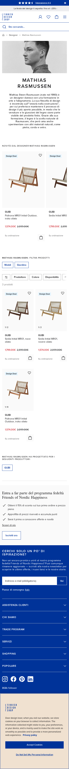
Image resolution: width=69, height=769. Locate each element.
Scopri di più (9, 525)
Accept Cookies (34, 744)
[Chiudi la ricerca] (66, 27)
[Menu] (64, 16)
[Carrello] (56, 16)
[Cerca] (4, 27)
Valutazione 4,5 (43, 3)
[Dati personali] (40, 16)
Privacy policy (30, 735)
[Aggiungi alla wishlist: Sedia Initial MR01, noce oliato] (29, 293)
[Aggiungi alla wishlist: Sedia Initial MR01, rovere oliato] (63, 293)
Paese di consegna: (13, 589)
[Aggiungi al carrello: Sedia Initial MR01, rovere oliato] (63, 357)
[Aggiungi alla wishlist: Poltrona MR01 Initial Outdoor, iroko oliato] (40, 155)
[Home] (3, 35)
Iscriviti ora (11, 535)
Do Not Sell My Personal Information (34, 754)
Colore (35, 277)
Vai (62, 580)
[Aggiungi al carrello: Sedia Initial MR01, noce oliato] (30, 357)
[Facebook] (13, 679)
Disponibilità (52, 277)
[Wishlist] (48, 16)
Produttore (20, 277)
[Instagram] (5, 679)
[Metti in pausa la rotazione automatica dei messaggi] (65, 3)
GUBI (7, 467)
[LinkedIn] (30, 679)
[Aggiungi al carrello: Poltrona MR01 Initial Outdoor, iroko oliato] (41, 237)
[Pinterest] (22, 679)
